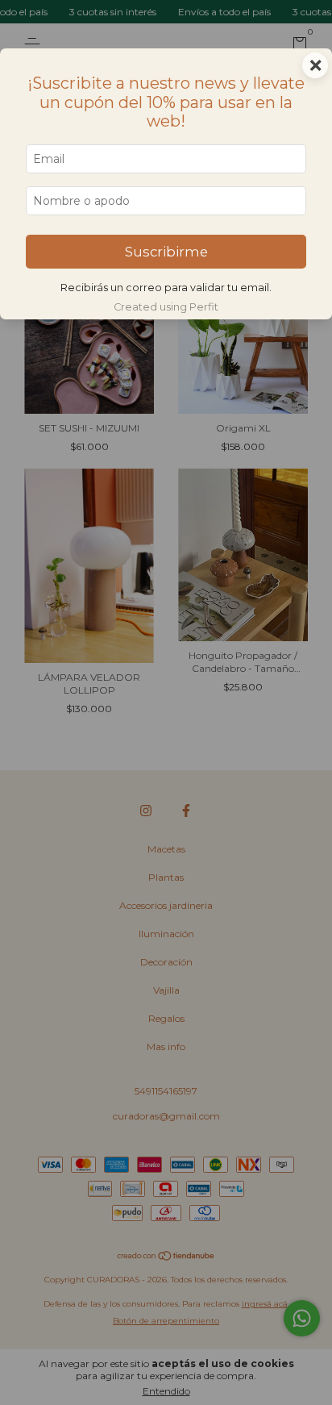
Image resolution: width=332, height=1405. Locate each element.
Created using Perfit (166, 307)
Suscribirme (166, 252)
